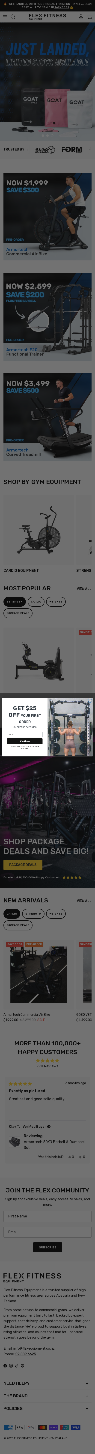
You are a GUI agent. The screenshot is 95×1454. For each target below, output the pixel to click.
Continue (25, 741)
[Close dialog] (90, 700)
